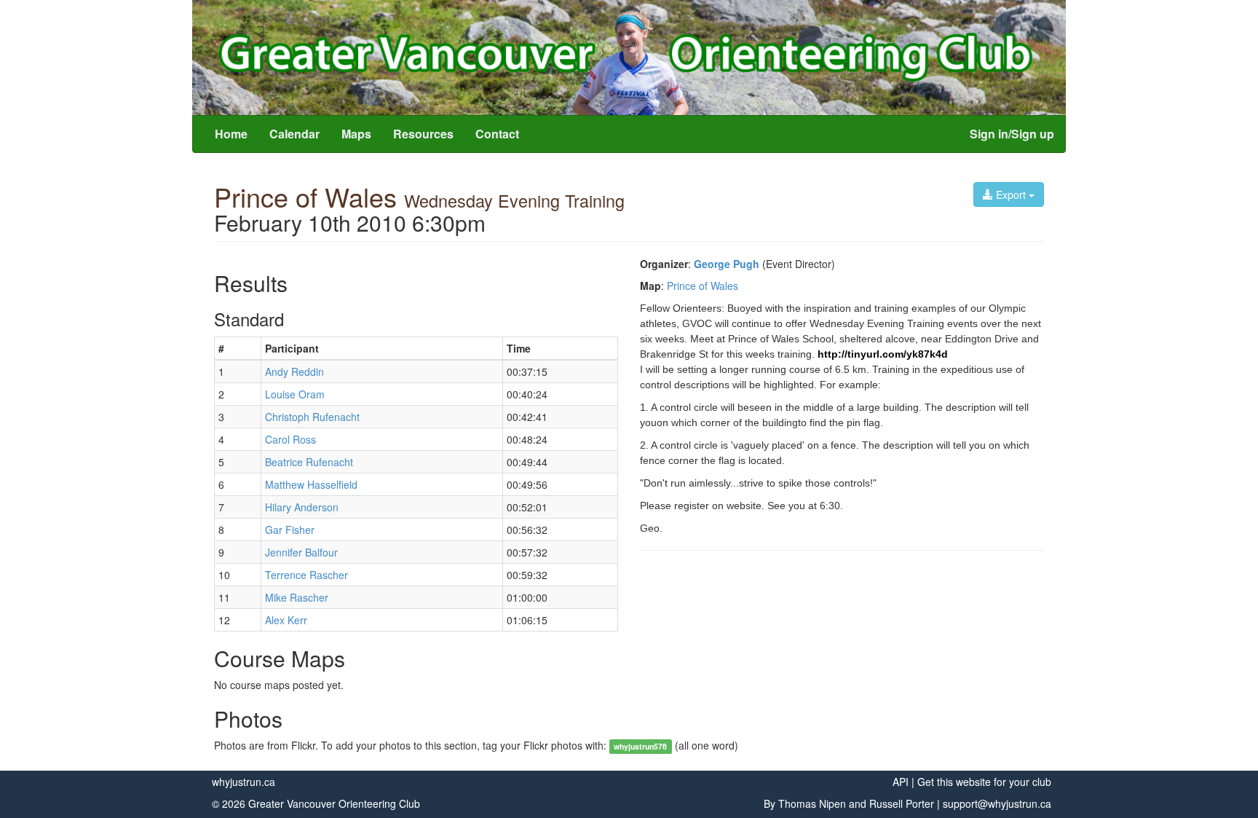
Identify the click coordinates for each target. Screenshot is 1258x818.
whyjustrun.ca (243, 781)
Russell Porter (901, 803)
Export (1011, 194)
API (901, 781)
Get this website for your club (984, 781)
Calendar (294, 133)
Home (231, 133)
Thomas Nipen (812, 803)
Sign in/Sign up (1012, 133)
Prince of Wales (702, 285)
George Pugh (726, 263)
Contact (497, 133)
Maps (356, 133)
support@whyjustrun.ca (997, 803)
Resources (423, 133)
